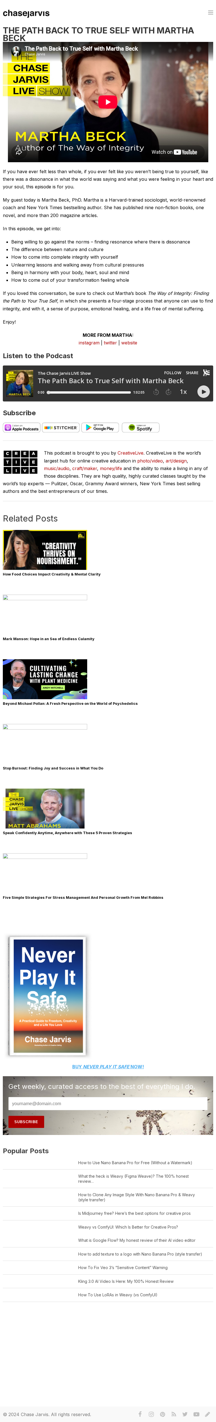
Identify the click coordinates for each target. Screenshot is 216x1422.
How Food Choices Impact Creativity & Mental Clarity (52, 574)
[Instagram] (151, 1414)
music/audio (56, 468)
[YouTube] (196, 1414)
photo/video (150, 461)
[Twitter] (185, 1414)
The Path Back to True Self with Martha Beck (98, 34)
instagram (89, 343)
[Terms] (207, 1414)
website (129, 343)
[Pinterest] (162, 1414)
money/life (111, 468)
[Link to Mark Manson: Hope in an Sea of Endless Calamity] (45, 599)
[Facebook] (140, 1414)
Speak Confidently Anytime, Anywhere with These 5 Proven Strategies (67, 833)
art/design (176, 461)
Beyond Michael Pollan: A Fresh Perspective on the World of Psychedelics (70, 703)
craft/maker (84, 468)
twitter (110, 343)
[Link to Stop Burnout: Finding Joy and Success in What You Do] (45, 728)
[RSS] (173, 1414)
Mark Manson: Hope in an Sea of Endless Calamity (48, 639)
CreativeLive (130, 453)
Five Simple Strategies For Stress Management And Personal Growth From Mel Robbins (83, 897)
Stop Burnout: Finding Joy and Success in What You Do (53, 768)
